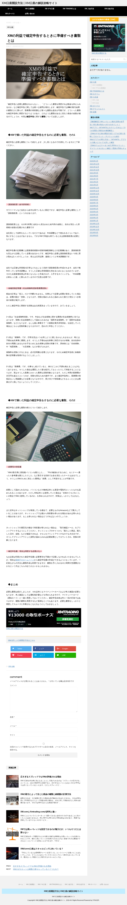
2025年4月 (94, 161)
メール (13, 726)
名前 (12, 717)
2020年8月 (94, 200)
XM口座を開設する (14, 629)
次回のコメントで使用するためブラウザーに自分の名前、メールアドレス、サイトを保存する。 (43, 748)
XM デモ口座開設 (99, 88)
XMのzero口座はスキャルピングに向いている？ (41, 849)
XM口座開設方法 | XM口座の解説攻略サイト (30, 3)
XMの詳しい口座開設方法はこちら (21, 640)
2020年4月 (94, 212)
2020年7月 (94, 203)
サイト (12, 735)
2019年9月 (94, 233)
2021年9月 (94, 173)
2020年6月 (94, 206)
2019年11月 (94, 227)
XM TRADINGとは (69, 9)
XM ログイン (95, 94)
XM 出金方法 (109, 9)
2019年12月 (94, 224)
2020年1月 (94, 221)
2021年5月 (94, 185)
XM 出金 (95, 103)
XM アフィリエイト (97, 109)
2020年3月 (94, 215)
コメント (13, 685)
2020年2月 (94, 218)
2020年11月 (94, 191)
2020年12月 (94, 188)
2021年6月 (94, 182)
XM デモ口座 (49, 9)
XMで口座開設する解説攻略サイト (63, 896)
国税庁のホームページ (25, 560)
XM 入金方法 (89, 9)
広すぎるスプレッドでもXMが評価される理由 (40, 777)
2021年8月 (94, 176)
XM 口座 (93, 82)
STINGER (96, 900)
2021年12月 (94, 164)
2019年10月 (94, 230)
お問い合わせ (30, 14)
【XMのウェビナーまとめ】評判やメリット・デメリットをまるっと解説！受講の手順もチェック (108, 148)
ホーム (10, 9)
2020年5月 (94, 209)
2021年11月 (94, 167)
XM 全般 (11, 666)
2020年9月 (94, 197)
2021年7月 (94, 179)
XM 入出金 (94, 97)
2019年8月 (94, 236)
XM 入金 (95, 100)
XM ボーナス (10, 14)
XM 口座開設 (29, 9)
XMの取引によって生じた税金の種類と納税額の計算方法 (45, 794)
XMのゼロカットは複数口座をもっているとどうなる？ (36, 869)
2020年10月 (94, 194)
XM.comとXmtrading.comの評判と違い (38, 812)
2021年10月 (94, 170)
